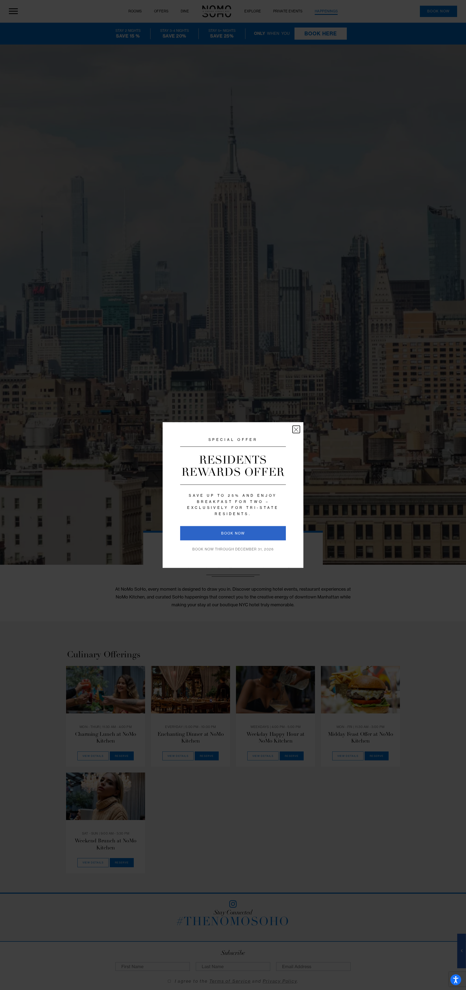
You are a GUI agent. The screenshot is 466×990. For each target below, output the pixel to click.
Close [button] (296, 429)
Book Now (233, 533)
